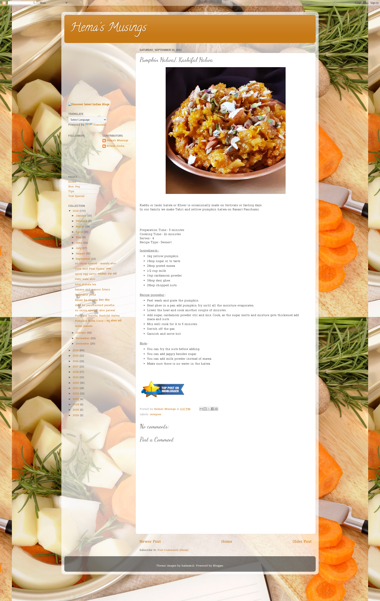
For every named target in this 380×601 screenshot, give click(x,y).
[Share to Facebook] (213, 409)
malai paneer (84, 326)
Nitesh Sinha (115, 146)
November (83, 339)
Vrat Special (76, 196)
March (80, 227)
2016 (76, 361)
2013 (76, 211)
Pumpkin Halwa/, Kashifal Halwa (97, 316)
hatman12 (187, 566)
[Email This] (201, 409)
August (80, 254)
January (81, 216)
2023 (76, 399)
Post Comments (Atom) (173, 550)
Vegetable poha (85, 295)
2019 (76, 378)
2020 (76, 383)
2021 (76, 388)
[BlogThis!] (205, 409)
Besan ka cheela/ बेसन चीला (92, 300)
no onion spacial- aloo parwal (95, 311)
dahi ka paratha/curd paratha (94, 305)
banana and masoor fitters (92, 290)
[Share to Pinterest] (216, 409)
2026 (76, 416)
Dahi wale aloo (85, 279)
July (79, 248)
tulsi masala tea (85, 285)
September (83, 259)
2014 (76, 351)
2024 (76, 405)
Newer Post (150, 542)
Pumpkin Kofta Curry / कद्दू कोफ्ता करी (98, 321)
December (82, 344)
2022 (76, 394)
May (78, 237)
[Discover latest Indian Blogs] (88, 105)
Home (226, 542)
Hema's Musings (108, 28)
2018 (76, 372)
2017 (76, 367)
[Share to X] (209, 409)
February (81, 221)
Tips (71, 192)
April (79, 232)
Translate (99, 125)
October (81, 333)
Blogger (218, 566)
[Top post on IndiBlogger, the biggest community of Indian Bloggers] (163, 398)
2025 (76, 410)
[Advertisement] (99, 72)
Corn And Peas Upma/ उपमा (93, 269)
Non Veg (74, 187)
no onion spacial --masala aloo (95, 264)
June (79, 243)
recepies (155, 415)
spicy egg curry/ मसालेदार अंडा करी (96, 274)
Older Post (302, 542)
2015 (76, 356)
